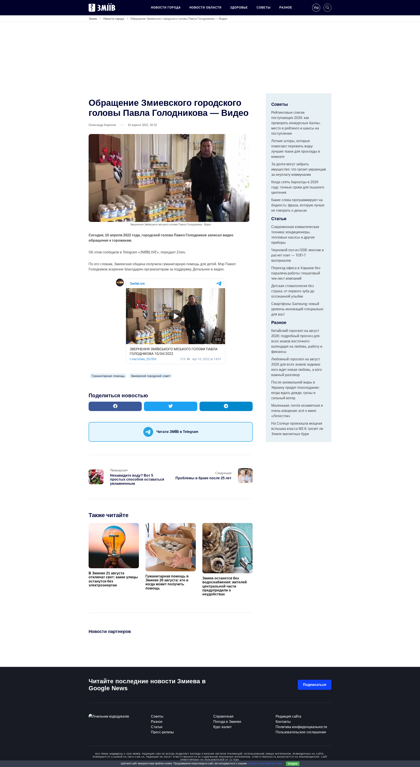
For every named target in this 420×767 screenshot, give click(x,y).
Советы (264, 7)
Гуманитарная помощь (108, 376)
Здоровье (239, 7)
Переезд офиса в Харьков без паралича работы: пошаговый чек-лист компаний (295, 273)
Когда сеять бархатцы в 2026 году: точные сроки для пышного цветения (297, 187)
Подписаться (314, 685)
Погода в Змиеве (227, 721)
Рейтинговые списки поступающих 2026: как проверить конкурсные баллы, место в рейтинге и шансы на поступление (295, 123)
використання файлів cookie (264, 763)
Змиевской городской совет (150, 376)
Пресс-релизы (162, 732)
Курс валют (222, 727)
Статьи (156, 727)
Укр (316, 7)
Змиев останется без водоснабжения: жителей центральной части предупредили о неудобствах (224, 586)
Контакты (283, 721)
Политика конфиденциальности (301, 727)
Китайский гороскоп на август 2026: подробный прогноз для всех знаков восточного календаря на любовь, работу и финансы (296, 341)
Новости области (205, 7)
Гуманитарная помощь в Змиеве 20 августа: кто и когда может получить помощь (167, 582)
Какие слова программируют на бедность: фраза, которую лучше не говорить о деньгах (297, 205)
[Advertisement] (210, 60)
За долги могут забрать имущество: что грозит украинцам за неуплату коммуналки (298, 169)
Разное (285, 7)
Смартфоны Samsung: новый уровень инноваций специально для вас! (297, 309)
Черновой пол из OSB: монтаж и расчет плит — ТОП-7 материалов (297, 255)
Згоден (292, 763)
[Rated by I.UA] (109, 716)
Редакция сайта (288, 716)
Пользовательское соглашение (301, 732)
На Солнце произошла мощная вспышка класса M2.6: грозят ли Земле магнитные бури (297, 429)
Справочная (223, 716)
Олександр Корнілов (102, 125)
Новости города (166, 7)
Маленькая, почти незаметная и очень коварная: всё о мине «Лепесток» (297, 411)
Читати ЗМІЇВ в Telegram (177, 432)
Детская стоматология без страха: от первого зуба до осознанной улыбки (292, 291)
